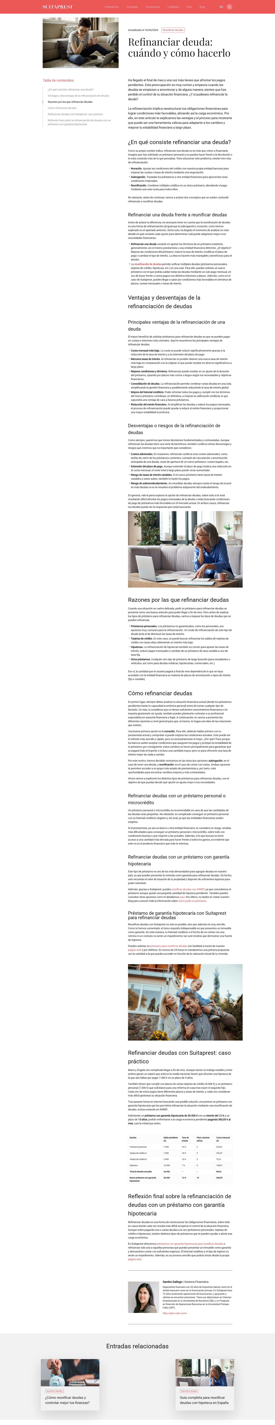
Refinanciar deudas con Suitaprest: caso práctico (75, 114)
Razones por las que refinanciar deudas (70, 101)
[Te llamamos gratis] (229, 8)
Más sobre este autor (175, 1313)
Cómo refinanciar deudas (62, 108)
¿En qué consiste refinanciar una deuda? (71, 89)
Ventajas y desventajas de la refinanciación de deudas (78, 95)
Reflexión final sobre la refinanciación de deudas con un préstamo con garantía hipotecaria (79, 122)
